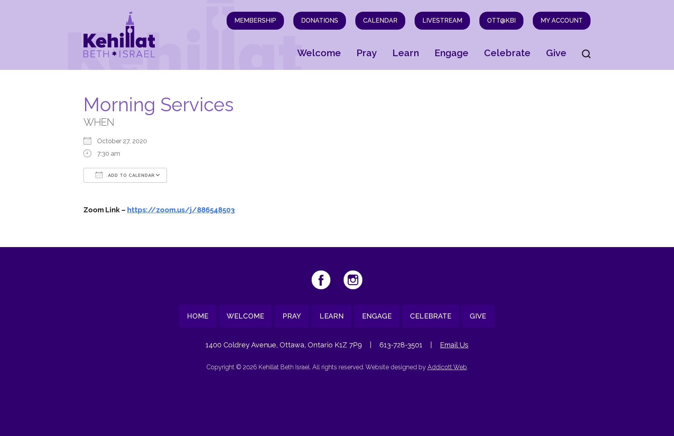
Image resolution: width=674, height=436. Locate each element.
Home (197, 316)
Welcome (319, 53)
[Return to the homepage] (119, 34)
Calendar (380, 20)
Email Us (454, 345)
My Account (562, 20)
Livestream (442, 20)
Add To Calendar (130, 175)
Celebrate (507, 53)
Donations (319, 20)
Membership (255, 20)
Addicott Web (447, 367)
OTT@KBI (501, 20)
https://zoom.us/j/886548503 (181, 210)
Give (556, 53)
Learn (405, 53)
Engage (451, 53)
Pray (367, 53)
